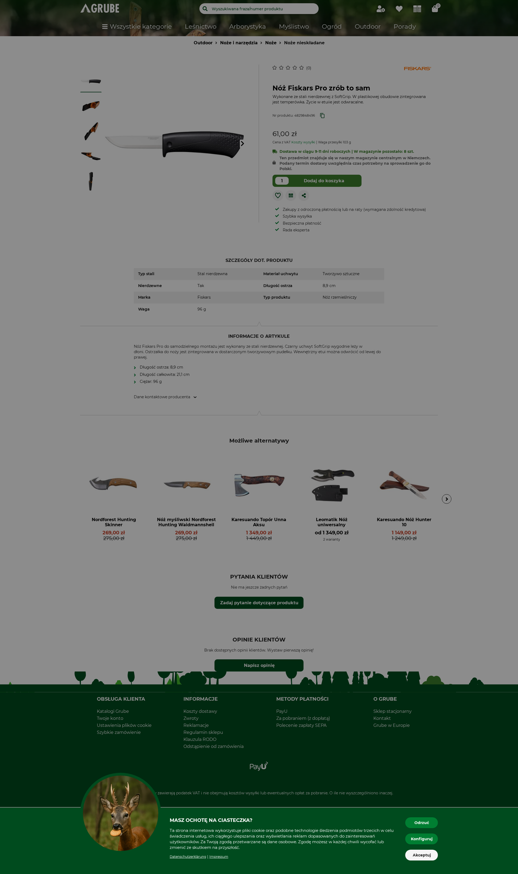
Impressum (218, 857)
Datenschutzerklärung (188, 857)
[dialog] (259, 437)
